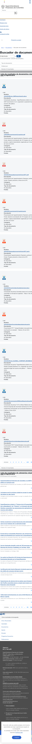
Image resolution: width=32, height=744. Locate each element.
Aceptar (16, 737)
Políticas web (19, 732)
